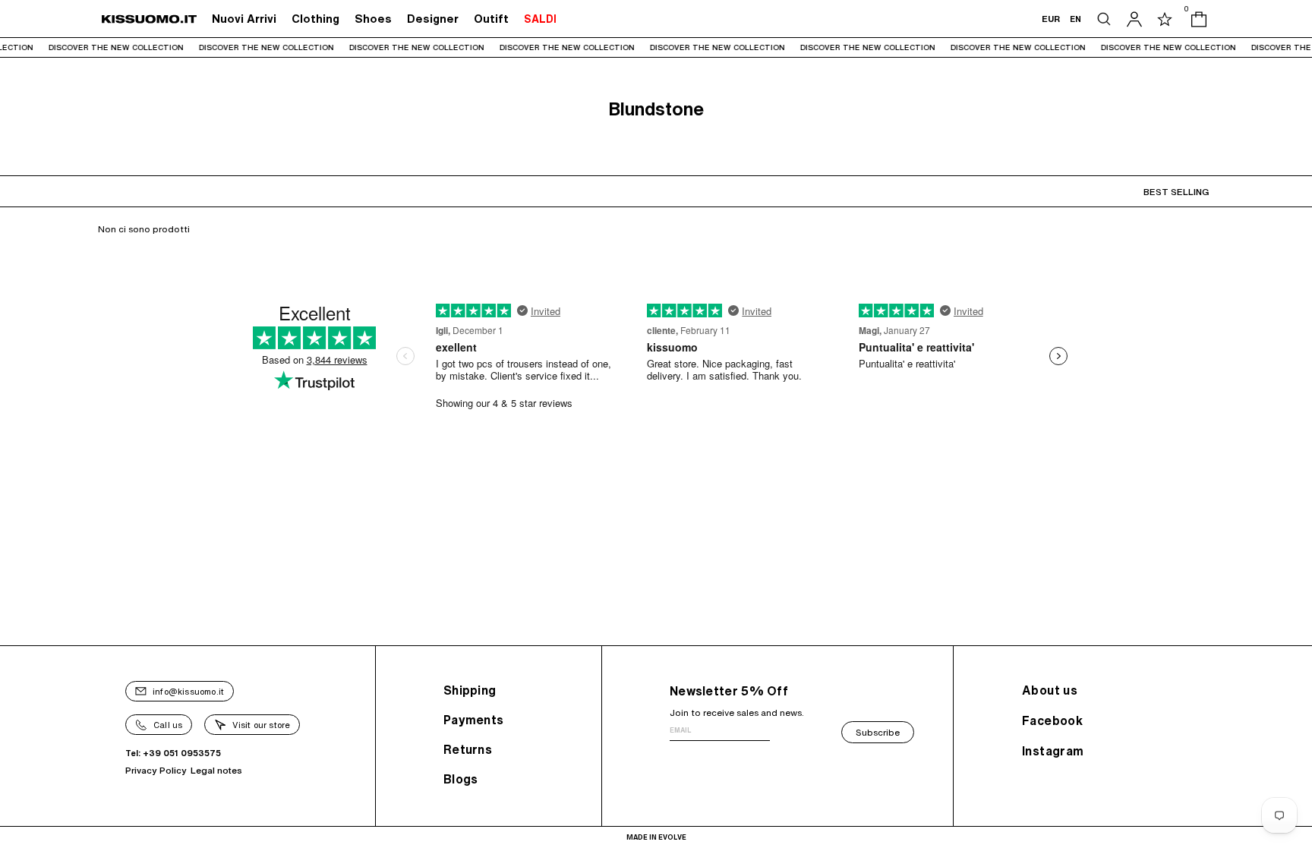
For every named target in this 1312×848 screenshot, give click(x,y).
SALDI (540, 19)
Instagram (1053, 751)
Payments (473, 720)
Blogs (460, 779)
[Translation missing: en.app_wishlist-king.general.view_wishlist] (1165, 19)
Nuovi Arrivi (244, 18)
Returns (467, 749)
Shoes (373, 18)
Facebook (1052, 720)
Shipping (469, 690)
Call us (167, 724)
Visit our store (261, 724)
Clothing (315, 18)
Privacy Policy (156, 770)
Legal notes (216, 770)
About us (1049, 690)
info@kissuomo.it (188, 691)
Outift (491, 18)
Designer (433, 18)
